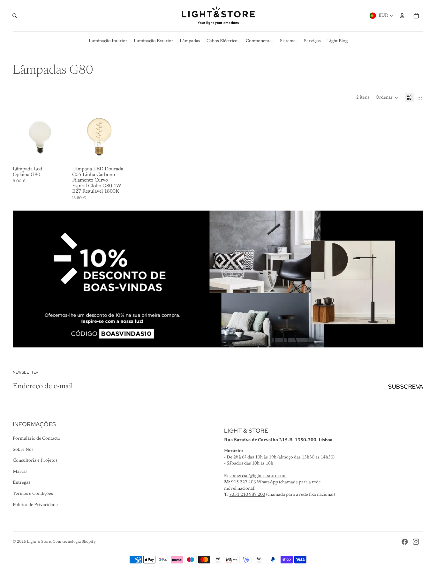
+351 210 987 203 (247, 495)
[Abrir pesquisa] (15, 16)
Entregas (21, 482)
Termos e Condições (33, 494)
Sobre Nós (23, 450)
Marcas (20, 472)
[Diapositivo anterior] (77, 137)
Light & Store (39, 542)
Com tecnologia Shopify (74, 542)
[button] (387, 98)
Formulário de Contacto (36, 438)
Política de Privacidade (35, 505)
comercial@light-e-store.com (258, 476)
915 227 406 (243, 482)
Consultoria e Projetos (35, 460)
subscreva (405, 386)
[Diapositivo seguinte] (121, 137)
